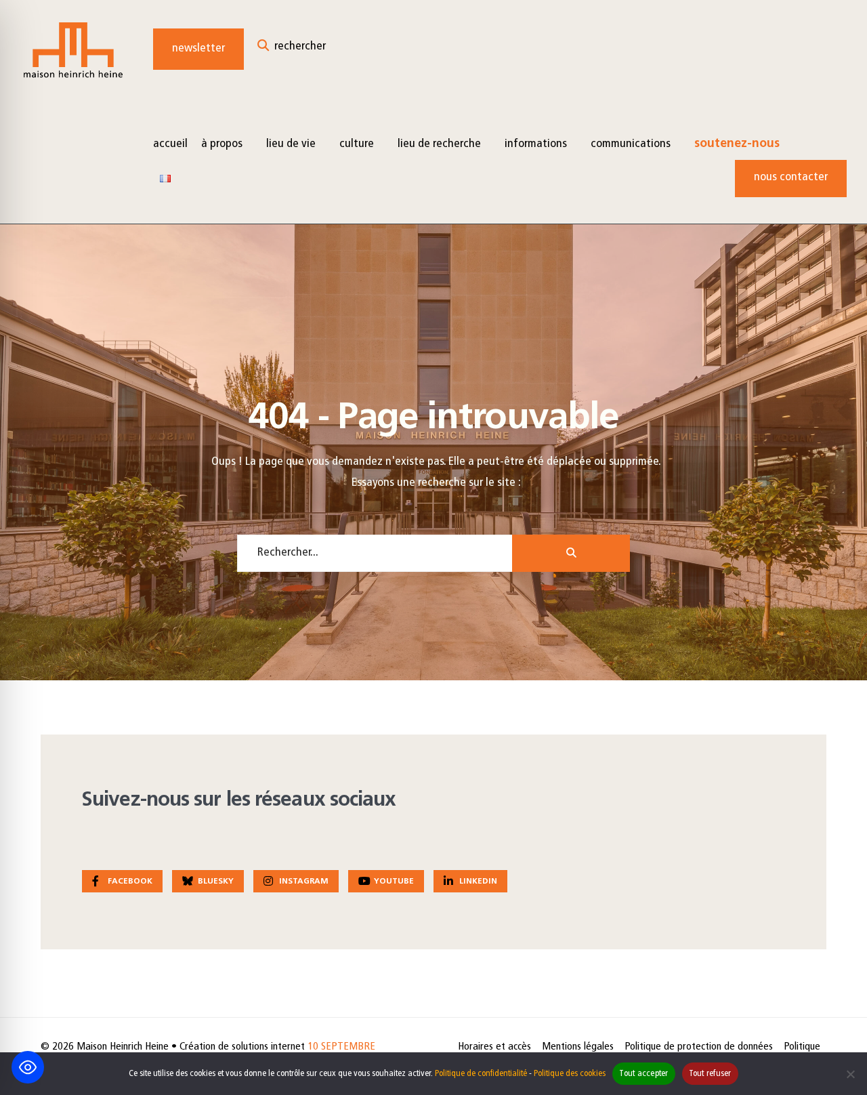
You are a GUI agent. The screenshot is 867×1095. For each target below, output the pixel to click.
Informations (536, 144)
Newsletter (198, 49)
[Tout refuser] (850, 1074)
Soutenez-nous (737, 144)
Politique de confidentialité (481, 1073)
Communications (631, 144)
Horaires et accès (494, 1046)
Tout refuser (710, 1073)
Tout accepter (643, 1073)
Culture (356, 144)
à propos (221, 144)
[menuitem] (226, 144)
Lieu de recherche (439, 144)
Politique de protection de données (699, 1046)
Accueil (170, 144)
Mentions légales (578, 1046)
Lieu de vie (291, 144)
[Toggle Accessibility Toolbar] (27, 1067)
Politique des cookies (570, 1073)
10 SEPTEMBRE (341, 1046)
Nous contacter (791, 177)
